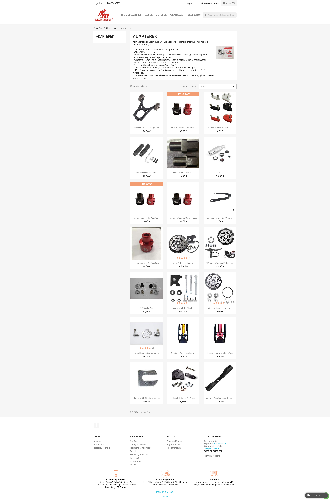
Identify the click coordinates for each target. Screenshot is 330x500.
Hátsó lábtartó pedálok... (146, 172)
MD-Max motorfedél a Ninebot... (220, 263)
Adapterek (105, 36)
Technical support (212, 456)
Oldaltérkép (135, 461)
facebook (165, 496)
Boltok (133, 464)
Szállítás (133, 441)
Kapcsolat (134, 458)
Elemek (149, 15)
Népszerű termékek (102, 448)
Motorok (161, 15)
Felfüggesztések (131, 15)
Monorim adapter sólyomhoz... (183, 218)
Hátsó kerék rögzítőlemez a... (146, 398)
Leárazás (97, 441)
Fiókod (171, 436)
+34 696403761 (112, 3)
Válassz (218, 86)
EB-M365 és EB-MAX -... (220, 172)
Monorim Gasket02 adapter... (146, 218)
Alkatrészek (177, 15)
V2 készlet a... (146, 308)
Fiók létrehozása (174, 448)
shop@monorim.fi (211, 448)
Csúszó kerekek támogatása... (146, 127)
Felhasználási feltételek (140, 448)
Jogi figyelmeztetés (139, 444)
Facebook (96, 425)
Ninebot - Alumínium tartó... (183, 353)
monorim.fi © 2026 (165, 492)
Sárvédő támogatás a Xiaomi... (220, 218)
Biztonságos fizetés (139, 454)
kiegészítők (194, 15)
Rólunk (133, 451)
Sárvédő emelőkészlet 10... (220, 127)
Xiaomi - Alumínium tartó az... (220, 353)
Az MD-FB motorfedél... (183, 263)
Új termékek (98, 444)
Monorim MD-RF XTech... (183, 308)
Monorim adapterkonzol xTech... (220, 398)
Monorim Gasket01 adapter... (146, 263)
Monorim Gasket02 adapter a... (183, 127)
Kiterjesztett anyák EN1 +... (183, 172)
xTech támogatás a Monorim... (146, 353)
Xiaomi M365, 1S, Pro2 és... (183, 398)
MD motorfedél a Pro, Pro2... (220, 308)
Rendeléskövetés (174, 441)
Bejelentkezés (173, 444)
